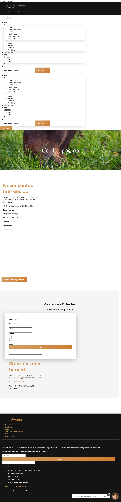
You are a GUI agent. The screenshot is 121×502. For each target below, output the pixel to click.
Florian (10, 43)
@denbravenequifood (9, 493)
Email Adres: (8, 210)
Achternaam (13, 324)
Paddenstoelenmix (14, 29)
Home (6, 22)
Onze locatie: (9, 202)
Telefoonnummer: (11, 218)
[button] (5, 66)
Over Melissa (8, 52)
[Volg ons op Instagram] (115, 496)
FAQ (9, 62)
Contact (6, 57)
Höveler (10, 45)
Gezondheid (12, 38)
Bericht (11, 334)
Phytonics (11, 48)
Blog (5, 55)
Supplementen (13, 34)
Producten (7, 25)
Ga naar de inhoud (6, 1)
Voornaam (13, 319)
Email (11, 329)
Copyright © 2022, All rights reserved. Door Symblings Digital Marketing (60, 501)
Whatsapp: (7, 225)
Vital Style (11, 50)
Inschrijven (58, 459)
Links (9, 59)
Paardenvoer (12, 32)
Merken (6, 41)
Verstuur (40, 347)
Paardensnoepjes (14, 36)
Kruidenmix (12, 27)
